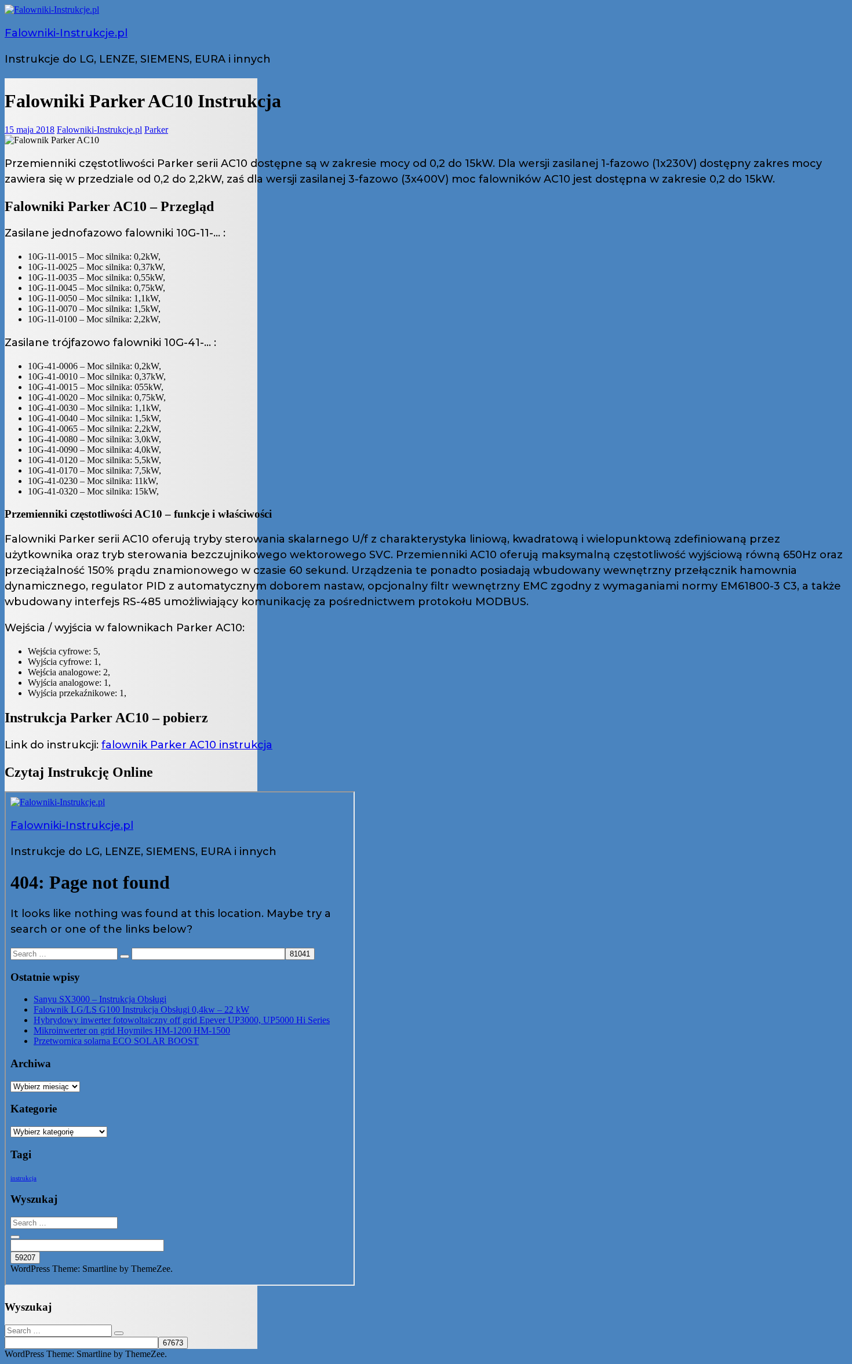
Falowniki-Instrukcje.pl (66, 33)
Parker (156, 129)
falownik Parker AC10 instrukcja (186, 745)
